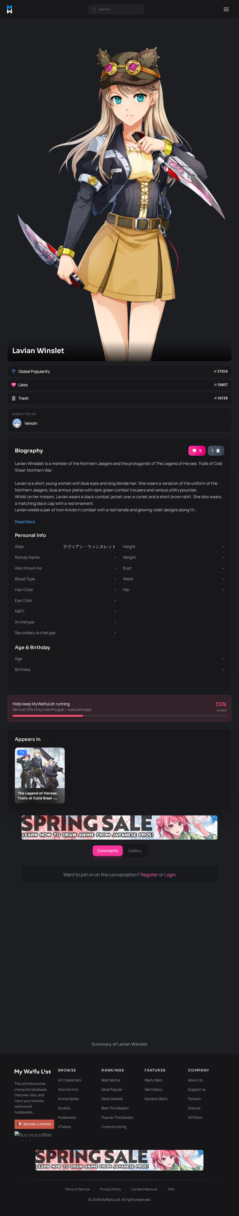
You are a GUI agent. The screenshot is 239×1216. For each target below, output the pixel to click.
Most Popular (111, 1089)
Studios (64, 1108)
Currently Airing (113, 1126)
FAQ (171, 1189)
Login (170, 874)
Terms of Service (77, 1189)
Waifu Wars (153, 1080)
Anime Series (68, 1098)
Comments (107, 850)
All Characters (69, 1080)
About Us (195, 1080)
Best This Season (115, 1108)
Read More (25, 521)
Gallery (135, 850)
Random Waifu (156, 1098)
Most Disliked (112, 1098)
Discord (194, 1108)
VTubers (64, 1126)
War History (154, 1089)
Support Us (196, 1089)
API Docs (195, 1117)
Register (149, 874)
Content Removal (144, 1189)
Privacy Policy (110, 1189)
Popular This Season (117, 1117)
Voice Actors (68, 1089)
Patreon (194, 1098)
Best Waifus (110, 1080)
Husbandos (67, 1117)
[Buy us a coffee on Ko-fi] (34, 1136)
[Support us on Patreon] (34, 1124)
